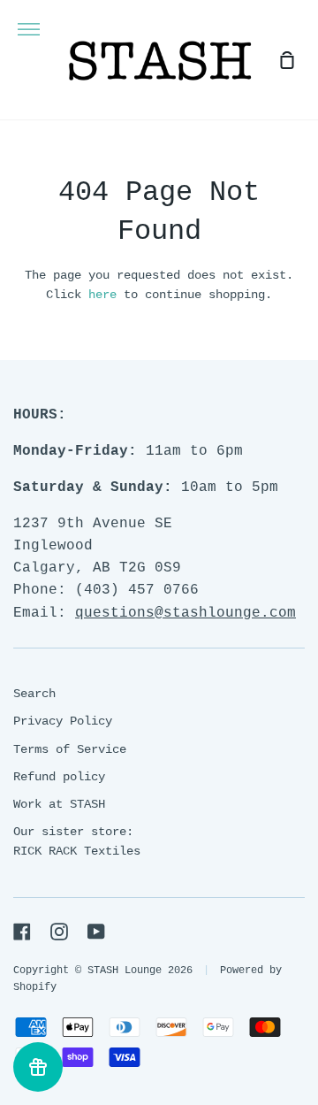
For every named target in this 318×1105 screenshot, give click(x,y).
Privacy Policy (62, 721)
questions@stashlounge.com (185, 613)
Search (34, 694)
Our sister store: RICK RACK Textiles (76, 841)
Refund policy (59, 777)
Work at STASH (59, 804)
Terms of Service (69, 749)
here (102, 295)
